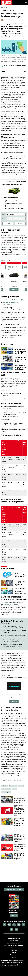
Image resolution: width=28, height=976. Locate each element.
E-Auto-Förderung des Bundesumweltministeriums (9, 605)
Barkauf (8, 223)
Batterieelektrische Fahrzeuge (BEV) (13, 300)
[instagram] (9, 924)
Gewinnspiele (14, 955)
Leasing (20, 223)
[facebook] (14, 924)
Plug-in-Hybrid (6, 792)
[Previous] (2, 276)
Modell (4, 218)
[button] (14, 71)
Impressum (14, 936)
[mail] (16, 929)
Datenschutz (14, 941)
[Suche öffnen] (22, 2)
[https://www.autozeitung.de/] (6, 2)
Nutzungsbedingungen (14, 938)
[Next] (25, 276)
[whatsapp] (11, 929)
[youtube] (23, 924)
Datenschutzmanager (14, 943)
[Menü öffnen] (26, 2)
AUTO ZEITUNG (4, 7)
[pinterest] (4, 924)
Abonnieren (14, 915)
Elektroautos (12, 786)
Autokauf (21, 786)
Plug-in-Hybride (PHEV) (9, 302)
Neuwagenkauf (6, 789)
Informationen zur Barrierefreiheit (14, 945)
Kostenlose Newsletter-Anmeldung (14, 889)
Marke (3, 214)
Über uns (14, 950)
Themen (14, 952)
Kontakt (14, 957)
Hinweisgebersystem (14, 948)
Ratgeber (9, 7)
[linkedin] (19, 924)
